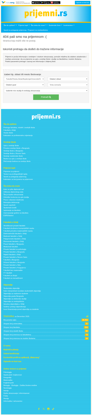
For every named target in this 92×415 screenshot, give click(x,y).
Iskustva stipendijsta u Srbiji (13, 304)
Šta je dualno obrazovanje (13, 194)
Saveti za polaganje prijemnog (15, 30)
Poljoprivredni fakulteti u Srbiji (14, 238)
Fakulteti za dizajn (10, 275)
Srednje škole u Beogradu (13, 150)
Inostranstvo (69, 26)
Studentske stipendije (11, 288)
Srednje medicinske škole (13, 156)
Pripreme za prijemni (11, 171)
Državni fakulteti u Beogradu (14, 262)
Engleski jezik (8, 382)
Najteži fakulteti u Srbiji (12, 254)
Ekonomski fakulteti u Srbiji (13, 241)
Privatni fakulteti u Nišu (12, 265)
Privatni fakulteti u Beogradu (14, 252)
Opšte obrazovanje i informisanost (16, 393)
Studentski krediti (9, 207)
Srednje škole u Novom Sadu (14, 153)
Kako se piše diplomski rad (13, 189)
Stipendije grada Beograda (13, 296)
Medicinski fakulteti (10, 246)
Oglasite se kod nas (82, 2)
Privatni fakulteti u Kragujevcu (14, 267)
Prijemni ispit (24, 26)
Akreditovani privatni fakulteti (14, 225)
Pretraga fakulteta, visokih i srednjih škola (19, 127)
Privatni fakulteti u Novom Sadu (15, 257)
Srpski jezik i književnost (12, 375)
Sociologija (7, 388)
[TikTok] (54, 409)
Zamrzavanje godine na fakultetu (15, 213)
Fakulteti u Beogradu (11, 259)
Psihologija (7, 372)
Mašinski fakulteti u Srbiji (12, 236)
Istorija (6, 390)
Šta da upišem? (11, 26)
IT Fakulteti (7, 273)
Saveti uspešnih (9, 205)
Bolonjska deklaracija (11, 202)
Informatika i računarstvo (12, 401)
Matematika (7, 380)
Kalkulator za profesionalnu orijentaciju (18, 135)
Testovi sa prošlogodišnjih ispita (15, 174)
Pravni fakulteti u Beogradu (13, 244)
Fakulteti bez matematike (13, 270)
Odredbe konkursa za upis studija (16, 197)
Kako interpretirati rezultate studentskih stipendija (22, 291)
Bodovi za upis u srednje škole (14, 158)
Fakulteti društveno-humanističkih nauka (18, 228)
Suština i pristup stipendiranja (14, 306)
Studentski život (56, 26)
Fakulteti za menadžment (13, 278)
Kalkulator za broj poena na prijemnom (18, 179)
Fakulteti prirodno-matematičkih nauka (18, 231)
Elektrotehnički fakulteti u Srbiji (14, 233)
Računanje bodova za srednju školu (17, 161)
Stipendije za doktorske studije (14, 298)
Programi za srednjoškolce (38, 30)
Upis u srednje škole (11, 145)
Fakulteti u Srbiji (9, 130)
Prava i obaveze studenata (13, 199)
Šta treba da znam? (39, 26)
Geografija (7, 377)
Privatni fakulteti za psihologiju (14, 249)
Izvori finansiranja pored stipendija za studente (21, 309)
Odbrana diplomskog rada (13, 192)
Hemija (6, 398)
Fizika (5, 396)
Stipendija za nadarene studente (15, 293)
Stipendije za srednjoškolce (13, 301)
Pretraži (45, 97)
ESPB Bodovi (8, 215)
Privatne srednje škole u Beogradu (16, 148)
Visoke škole (8, 132)
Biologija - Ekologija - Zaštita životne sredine (20, 385)
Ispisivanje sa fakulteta (12, 210)
